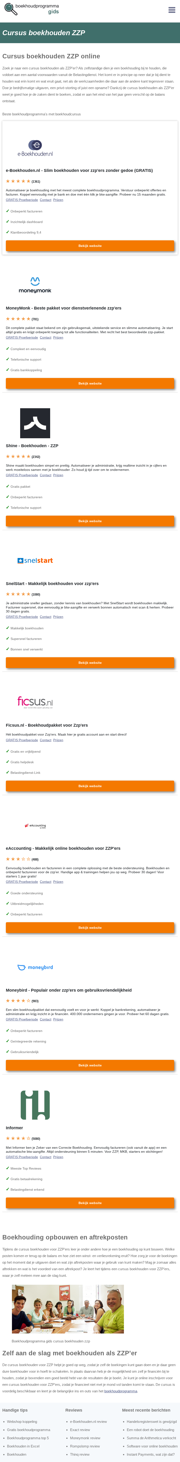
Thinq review (80, 1454)
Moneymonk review (85, 1438)
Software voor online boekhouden (152, 1446)
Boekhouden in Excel (23, 1446)
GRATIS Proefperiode (22, 200)
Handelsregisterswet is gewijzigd (152, 1422)
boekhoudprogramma (120, 1391)
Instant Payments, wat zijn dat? (151, 1454)
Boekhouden (16, 1454)
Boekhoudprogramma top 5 (28, 1438)
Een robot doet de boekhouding (150, 1430)
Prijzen (58, 200)
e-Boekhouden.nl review (88, 1422)
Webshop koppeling (22, 1422)
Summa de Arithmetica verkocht (151, 1438)
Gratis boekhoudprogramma (28, 1430)
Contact (45, 200)
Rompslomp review (85, 1446)
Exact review (80, 1430)
